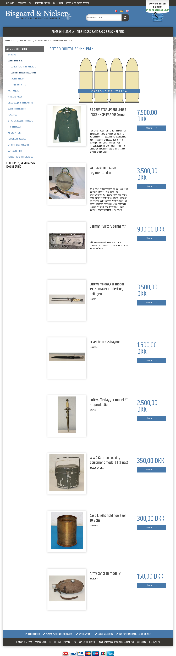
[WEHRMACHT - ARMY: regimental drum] (67, 183)
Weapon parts (13, 91)
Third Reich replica (18, 85)
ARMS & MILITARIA (63, 31)
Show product (151, 128)
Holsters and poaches (17, 139)
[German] (67, 241)
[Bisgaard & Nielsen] (38, 15)
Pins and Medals (14, 127)
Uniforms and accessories (18, 145)
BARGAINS (12, 55)
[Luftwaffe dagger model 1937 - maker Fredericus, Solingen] (67, 299)
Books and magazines (17, 109)
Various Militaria (14, 133)
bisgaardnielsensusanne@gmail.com (119, 642)
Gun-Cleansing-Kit (15, 151)
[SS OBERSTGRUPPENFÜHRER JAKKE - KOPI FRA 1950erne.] (67, 124)
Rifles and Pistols (15, 97)
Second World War (16, 61)
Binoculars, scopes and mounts (20, 121)
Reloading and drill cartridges (20, 157)
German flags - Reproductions (23, 67)
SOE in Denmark (17, 79)
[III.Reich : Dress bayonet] (67, 357)
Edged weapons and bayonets (20, 103)
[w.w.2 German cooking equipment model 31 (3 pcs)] (67, 472)
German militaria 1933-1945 (23, 73)
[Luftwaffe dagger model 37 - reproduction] (67, 414)
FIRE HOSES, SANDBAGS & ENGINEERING (100, 31)
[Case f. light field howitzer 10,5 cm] (67, 530)
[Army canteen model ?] (67, 588)
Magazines (12, 115)
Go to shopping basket (158, 10)
